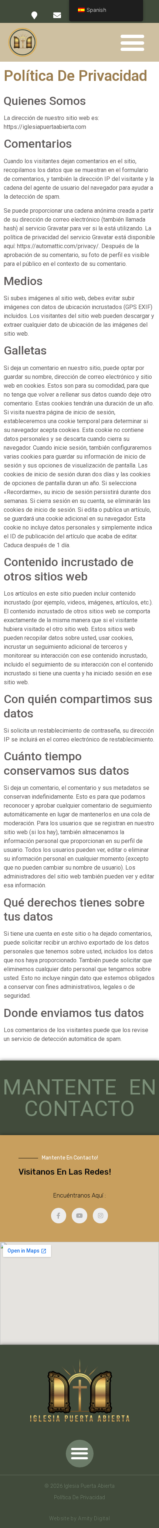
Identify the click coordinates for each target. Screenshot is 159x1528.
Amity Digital (94, 1518)
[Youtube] (79, 1215)
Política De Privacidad (79, 1497)
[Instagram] (100, 1215)
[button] (132, 42)
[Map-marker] (34, 15)
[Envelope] (57, 15)
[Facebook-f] (59, 1215)
